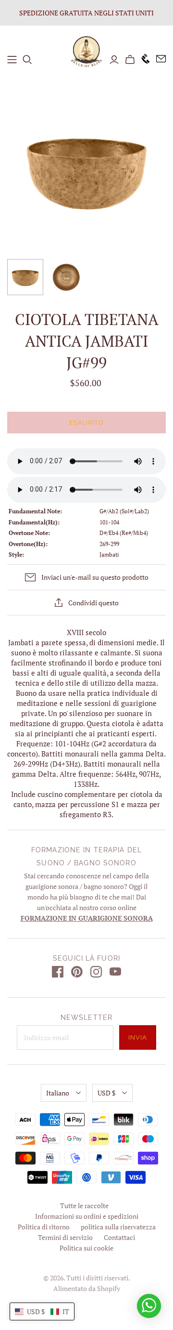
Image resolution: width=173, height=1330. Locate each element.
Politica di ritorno (44, 1226)
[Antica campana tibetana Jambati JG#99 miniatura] (25, 277)
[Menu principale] (12, 60)
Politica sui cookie (86, 1247)
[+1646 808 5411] (142, 59)
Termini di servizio (65, 1237)
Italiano (57, 1092)
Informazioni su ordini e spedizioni (86, 1216)
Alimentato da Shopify (86, 1288)
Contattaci (119, 1237)
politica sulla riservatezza (118, 1226)
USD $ (106, 1092)
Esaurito (86, 422)
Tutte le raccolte (84, 1205)
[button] (42, 1311)
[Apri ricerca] (27, 60)
